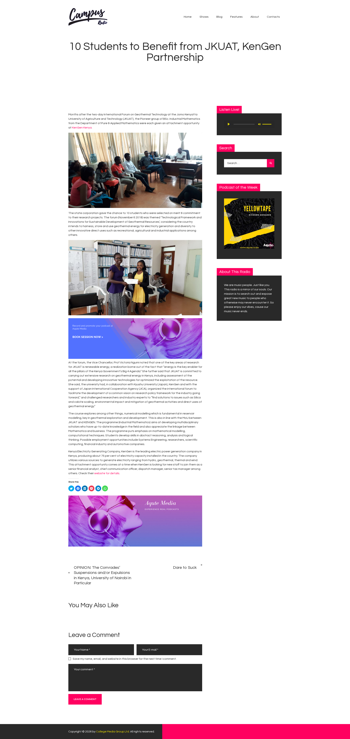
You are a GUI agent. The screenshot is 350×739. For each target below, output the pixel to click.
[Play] (229, 124)
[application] (249, 124)
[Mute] (259, 124)
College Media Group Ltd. (113, 731)
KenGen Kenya (81, 127)
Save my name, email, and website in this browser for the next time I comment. (124, 658)
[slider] (267, 124)
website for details (106, 473)
